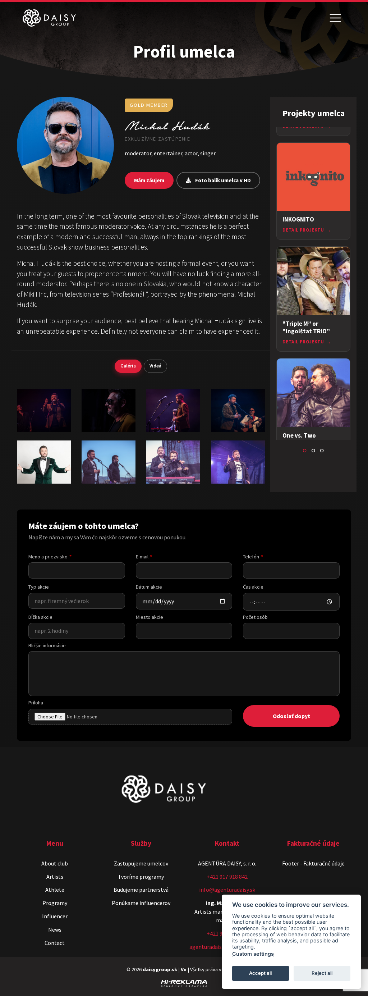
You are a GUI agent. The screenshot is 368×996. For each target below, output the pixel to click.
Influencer (55, 916)
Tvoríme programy (141, 876)
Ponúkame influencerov (141, 902)
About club (54, 863)
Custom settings (253, 954)
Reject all (322, 973)
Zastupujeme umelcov (141, 863)
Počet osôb (255, 617)
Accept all (260, 973)
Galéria (128, 366)
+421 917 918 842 (227, 876)
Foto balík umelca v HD (222, 180)
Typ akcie (38, 587)
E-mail (142, 556)
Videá (155, 366)
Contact (55, 942)
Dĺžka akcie (40, 617)
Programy (54, 902)
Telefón (251, 556)
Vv (184, 969)
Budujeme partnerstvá (141, 889)
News (54, 929)
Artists (54, 876)
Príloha (35, 702)
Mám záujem (149, 180)
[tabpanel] (313, 191)
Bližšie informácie (47, 645)
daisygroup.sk (160, 969)
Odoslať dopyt (291, 715)
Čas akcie (253, 587)
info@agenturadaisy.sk (227, 889)
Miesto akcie (149, 617)
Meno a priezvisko (48, 556)
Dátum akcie (149, 587)
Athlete (54, 889)
